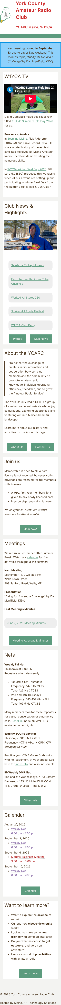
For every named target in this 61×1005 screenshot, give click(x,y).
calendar (32, 557)
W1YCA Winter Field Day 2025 (26, 169)
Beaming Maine (17, 138)
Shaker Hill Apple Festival (27, 311)
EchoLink (17, 721)
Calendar (30, 890)
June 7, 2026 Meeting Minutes (26, 623)
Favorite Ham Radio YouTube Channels (29, 281)
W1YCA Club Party (23, 325)
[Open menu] (30, 36)
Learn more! (30, 973)
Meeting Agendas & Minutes (30, 640)
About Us (17, 447)
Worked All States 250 (25, 297)
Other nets (30, 800)
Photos (17, 338)
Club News (41, 338)
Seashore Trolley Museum (27, 265)
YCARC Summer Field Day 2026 (32, 121)
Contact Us (42, 447)
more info (21, 764)
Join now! (30, 529)
